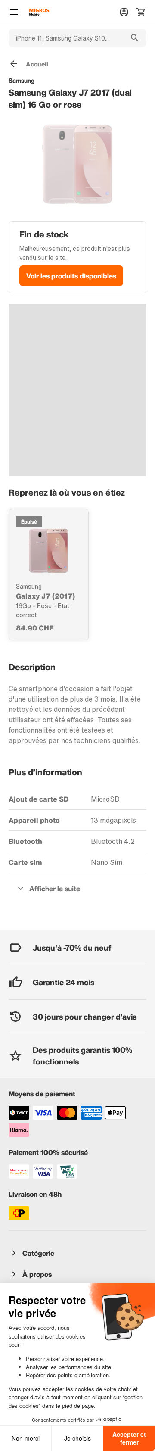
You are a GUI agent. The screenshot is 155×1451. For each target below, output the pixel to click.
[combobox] (66, 38)
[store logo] (39, 12)
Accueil (37, 64)
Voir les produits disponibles (71, 276)
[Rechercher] (134, 38)
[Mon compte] (124, 12)
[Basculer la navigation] (14, 12)
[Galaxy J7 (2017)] (48, 551)
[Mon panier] (141, 12)
